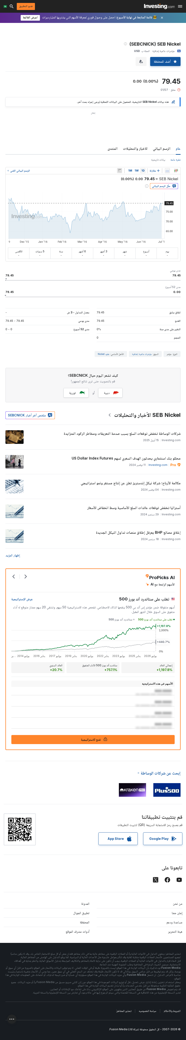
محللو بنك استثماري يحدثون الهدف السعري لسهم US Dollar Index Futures (126, 458)
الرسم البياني (161, 148)
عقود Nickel (103, 354)
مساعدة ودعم (174, 922)
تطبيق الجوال (81, 913)
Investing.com (158, 465)
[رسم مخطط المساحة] (167, 170)
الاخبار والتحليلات (135, 148)
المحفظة (84, 922)
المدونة (85, 903)
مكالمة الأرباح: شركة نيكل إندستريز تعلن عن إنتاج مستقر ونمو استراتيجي (131, 483)
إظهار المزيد (12, 555)
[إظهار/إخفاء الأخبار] (119, 170)
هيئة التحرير (175, 931)
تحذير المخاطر (124, 1011)
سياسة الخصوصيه (147, 1011)
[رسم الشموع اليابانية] (176, 170)
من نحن (177, 903)
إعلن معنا (177, 913)
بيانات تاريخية (158, 159)
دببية (107, 393)
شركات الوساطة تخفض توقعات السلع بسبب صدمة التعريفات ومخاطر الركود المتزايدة (122, 433)
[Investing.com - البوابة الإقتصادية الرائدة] (159, 6)
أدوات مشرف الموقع (77, 931)
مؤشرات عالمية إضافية (142, 354)
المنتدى (112, 148)
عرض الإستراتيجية (22, 599)
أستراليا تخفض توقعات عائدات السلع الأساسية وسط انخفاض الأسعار (134, 507)
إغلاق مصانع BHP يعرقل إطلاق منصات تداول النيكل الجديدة (138, 532)
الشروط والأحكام (172, 1011)
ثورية (72, 393)
